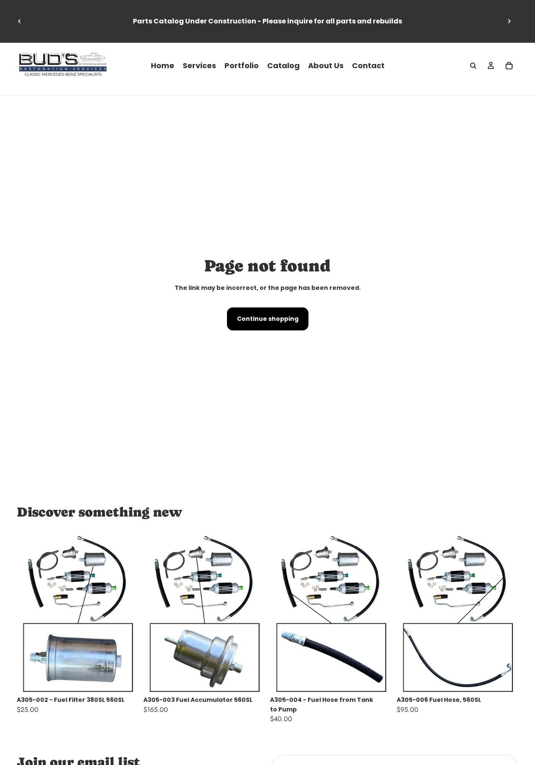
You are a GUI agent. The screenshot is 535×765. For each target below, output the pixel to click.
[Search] (473, 65)
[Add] (125, 678)
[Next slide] (509, 21)
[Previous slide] (19, 21)
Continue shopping (267, 319)
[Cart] (509, 65)
